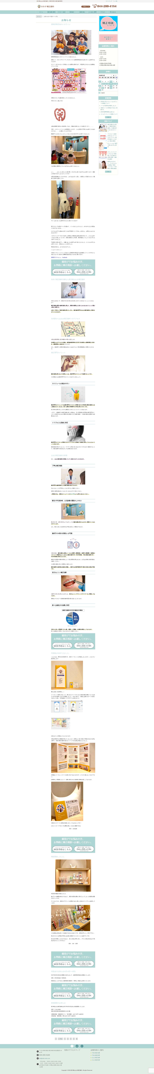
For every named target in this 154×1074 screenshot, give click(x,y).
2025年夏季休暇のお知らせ (107, 112)
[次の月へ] (116, 75)
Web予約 (72, 494)
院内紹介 (72, 12)
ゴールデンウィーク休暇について (109, 114)
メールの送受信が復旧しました (108, 105)
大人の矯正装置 (96, 1060)
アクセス (103, 12)
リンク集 (115, 1)
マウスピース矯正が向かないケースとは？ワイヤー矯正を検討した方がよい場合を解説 (112, 137)
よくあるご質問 (92, 12)
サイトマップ (109, 1)
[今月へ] (113, 75)
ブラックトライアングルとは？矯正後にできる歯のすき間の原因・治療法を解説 (112, 155)
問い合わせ (113, 12)
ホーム (41, 12)
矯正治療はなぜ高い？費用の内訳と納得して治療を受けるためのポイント (112, 128)
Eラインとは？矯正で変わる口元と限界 (112, 145)
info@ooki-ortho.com (44, 1058)
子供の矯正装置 (96, 1055)
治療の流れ (82, 12)
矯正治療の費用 (51, 12)
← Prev (60, 1039)
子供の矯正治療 (96, 1052)
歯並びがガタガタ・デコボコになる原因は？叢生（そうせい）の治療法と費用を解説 (112, 165)
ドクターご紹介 (62, 12)
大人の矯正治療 (96, 1057)
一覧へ (108, 117)
